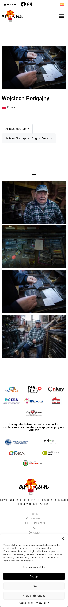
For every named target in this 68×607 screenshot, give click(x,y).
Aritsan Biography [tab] (17, 128)
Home (34, 513)
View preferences (34, 595)
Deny (34, 586)
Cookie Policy (26, 602)
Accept (34, 576)
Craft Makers (34, 518)
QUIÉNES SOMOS (34, 523)
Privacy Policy (42, 602)
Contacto (34, 532)
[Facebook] (23, 4)
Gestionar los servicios (34, 567)
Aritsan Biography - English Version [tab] (28, 138)
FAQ (34, 528)
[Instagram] (29, 4)
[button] (63, 538)
